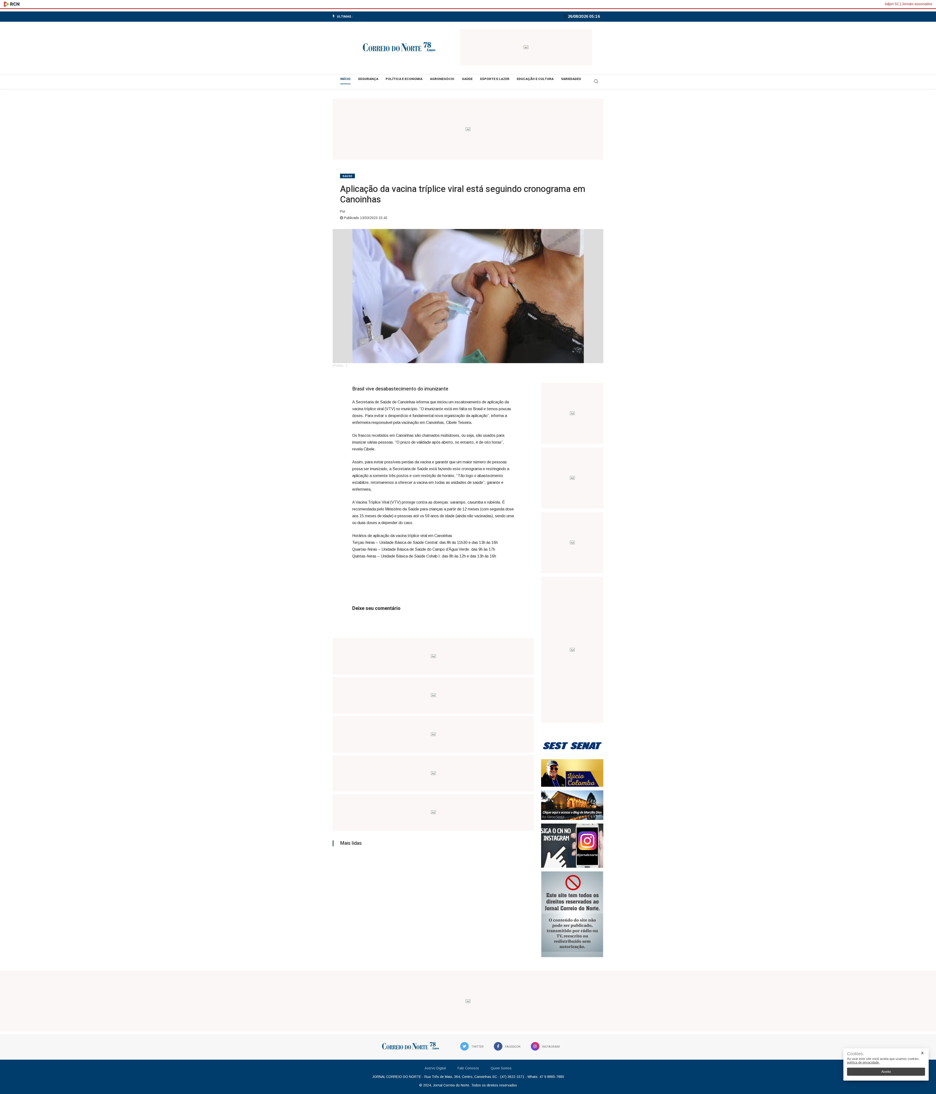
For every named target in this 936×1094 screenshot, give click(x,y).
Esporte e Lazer (494, 79)
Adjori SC (892, 4)
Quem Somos (501, 1068)
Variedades (571, 79)
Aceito (886, 1072)
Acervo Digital (435, 1068)
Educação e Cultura (535, 79)
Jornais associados (917, 4)
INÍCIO (345, 79)
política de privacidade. (863, 1062)
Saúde (467, 79)
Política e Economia (404, 79)
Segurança (368, 79)
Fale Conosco (468, 1068)
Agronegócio (442, 79)
